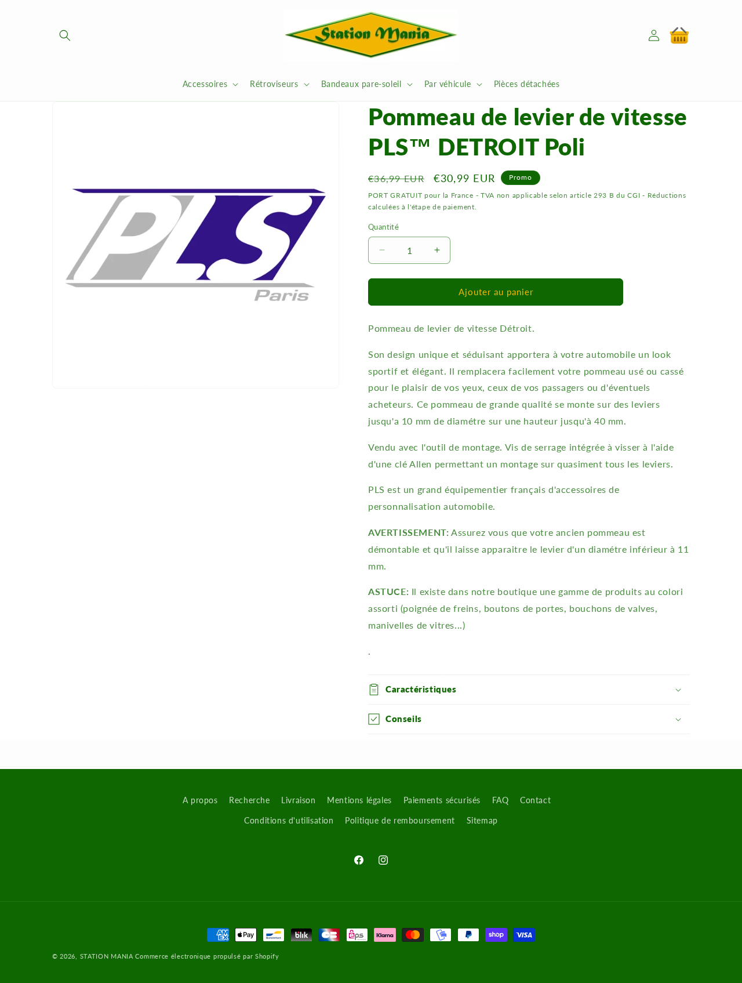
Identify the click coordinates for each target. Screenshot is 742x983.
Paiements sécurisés (442, 800)
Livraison (298, 800)
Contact (535, 800)
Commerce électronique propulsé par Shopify (207, 956)
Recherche (249, 800)
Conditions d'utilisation (288, 820)
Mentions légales (359, 800)
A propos (200, 800)
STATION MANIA (106, 956)
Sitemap (482, 820)
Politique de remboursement (400, 820)
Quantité (383, 226)
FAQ (500, 800)
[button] (65, 35)
